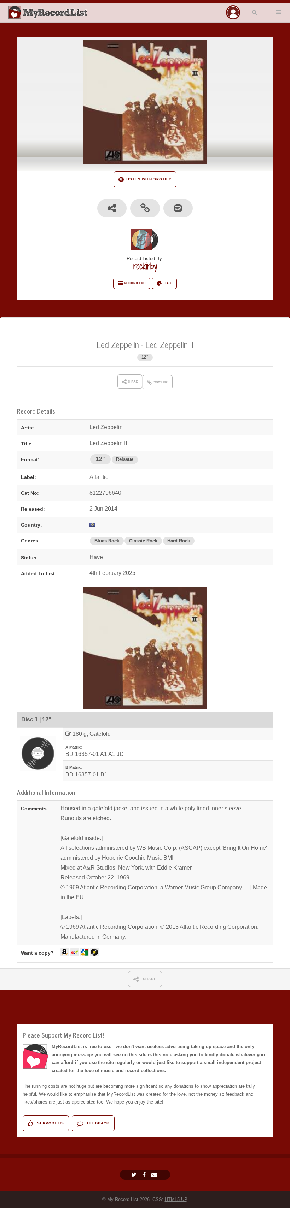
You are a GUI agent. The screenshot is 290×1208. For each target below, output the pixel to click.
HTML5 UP (176, 1199)
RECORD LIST (135, 283)
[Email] (155, 1175)
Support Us (50, 1123)
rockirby (145, 266)
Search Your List (254, 12)
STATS (168, 283)
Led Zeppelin (118, 344)
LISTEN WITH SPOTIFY (147, 179)
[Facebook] (145, 1175)
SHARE (149, 979)
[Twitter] (134, 1175)
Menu (278, 12)
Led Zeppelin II (169, 344)
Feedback (97, 1123)
